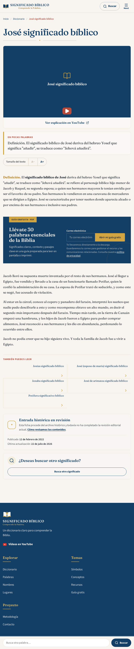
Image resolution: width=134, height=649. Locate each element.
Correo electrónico (76, 231)
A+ (42, 162)
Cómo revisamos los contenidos (46, 430)
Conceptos (77, 577)
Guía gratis (77, 592)
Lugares (8, 592)
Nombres (8, 585)
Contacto (8, 624)
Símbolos (77, 569)
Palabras (8, 577)
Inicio (6, 19)
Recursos (76, 585)
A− (33, 162)
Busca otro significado (67, 471)
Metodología (10, 617)
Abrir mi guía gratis (110, 237)
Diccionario (19, 19)
